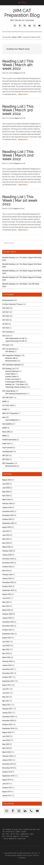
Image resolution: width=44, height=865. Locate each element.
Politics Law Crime (12, 379)
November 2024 (8, 563)
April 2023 (6, 606)
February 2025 (7, 551)
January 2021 (7, 713)
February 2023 (7, 614)
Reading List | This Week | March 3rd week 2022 (17, 110)
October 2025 (7, 519)
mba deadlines (7, 424)
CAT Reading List (8, 369)
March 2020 (6, 752)
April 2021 (6, 701)
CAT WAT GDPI (7, 398)
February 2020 (7, 756)
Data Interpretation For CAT (15, 338)
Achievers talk (10, 358)
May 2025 (5, 539)
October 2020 (7, 724)
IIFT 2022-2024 (8, 405)
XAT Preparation (8, 463)
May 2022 (5, 649)
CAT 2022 (5, 316)
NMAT (4, 436)
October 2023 (7, 586)
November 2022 (8, 626)
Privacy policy (27, 855)
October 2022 (7, 630)
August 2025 (6, 527)
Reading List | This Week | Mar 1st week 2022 (19, 200)
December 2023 (8, 582)
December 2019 (8, 764)
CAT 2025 (5, 328)
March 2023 (6, 610)
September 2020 (8, 728)
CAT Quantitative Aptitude (11, 365)
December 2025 (8, 511)
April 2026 (6, 496)
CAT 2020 (5, 308)
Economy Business (12, 371)
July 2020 (5, 736)
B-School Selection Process (12, 304)
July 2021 (5, 689)
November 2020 (8, 721)
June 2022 (6, 646)
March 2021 (6, 705)
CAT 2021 (5, 312)
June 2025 (6, 535)
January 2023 (7, 618)
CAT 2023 (5, 320)
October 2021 (7, 677)
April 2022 (6, 653)
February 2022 (7, 661)
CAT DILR (5, 336)
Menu (23, 3)
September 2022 (8, 634)
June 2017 (6, 784)
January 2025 (7, 555)
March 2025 (6, 547)
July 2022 (5, 642)
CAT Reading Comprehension (15, 394)
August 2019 (6, 780)
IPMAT (4, 409)
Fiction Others (10, 374)
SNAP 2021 (6, 444)
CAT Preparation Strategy (11, 355)
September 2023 (8, 590)
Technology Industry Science (15, 387)
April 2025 (6, 543)
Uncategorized (7, 451)
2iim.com (35, 853)
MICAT (4, 428)
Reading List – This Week (14, 384)
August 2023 (6, 594)
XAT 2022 (5, 459)
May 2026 (5, 492)
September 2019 (8, 776)
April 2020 (6, 748)
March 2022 (6, 657)
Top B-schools (7, 448)
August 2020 (6, 732)
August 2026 (6, 480)
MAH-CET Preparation (10, 413)
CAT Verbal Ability (8, 391)
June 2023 (6, 598)
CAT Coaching (7, 332)
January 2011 (7, 796)
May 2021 (5, 697)
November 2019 (8, 768)
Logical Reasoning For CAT (15, 341)
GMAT (4, 401)
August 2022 (6, 638)
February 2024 (7, 575)
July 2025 (5, 531)
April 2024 (6, 571)
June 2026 (6, 488)
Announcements (8, 300)
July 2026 (5, 484)
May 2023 (5, 602)
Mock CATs (6, 432)
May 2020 (5, 744)
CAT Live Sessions (9, 349)
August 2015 (6, 792)
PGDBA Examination (9, 440)
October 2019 (7, 772)
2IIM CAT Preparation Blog (22, 13)
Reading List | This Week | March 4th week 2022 (17, 65)
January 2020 (7, 760)
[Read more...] (23, 94)
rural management (11, 420)
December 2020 (8, 717)
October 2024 (7, 567)
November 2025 (8, 515)
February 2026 (7, 503)
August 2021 (6, 685)
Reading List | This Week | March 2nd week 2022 (17, 155)
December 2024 (8, 559)
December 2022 (8, 622)
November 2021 (8, 673)
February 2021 (7, 709)
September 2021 (8, 681)
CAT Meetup (9, 352)
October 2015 (7, 788)
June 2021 (6, 693)
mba (3, 417)
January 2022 (7, 665)
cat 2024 (5, 324)
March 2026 (6, 500)
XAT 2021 (5, 455)
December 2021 (8, 669)
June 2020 (6, 740)
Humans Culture (11, 377)
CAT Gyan (5, 345)
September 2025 (8, 523)
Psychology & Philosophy (14, 382)
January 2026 (7, 507)
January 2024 (7, 578)
